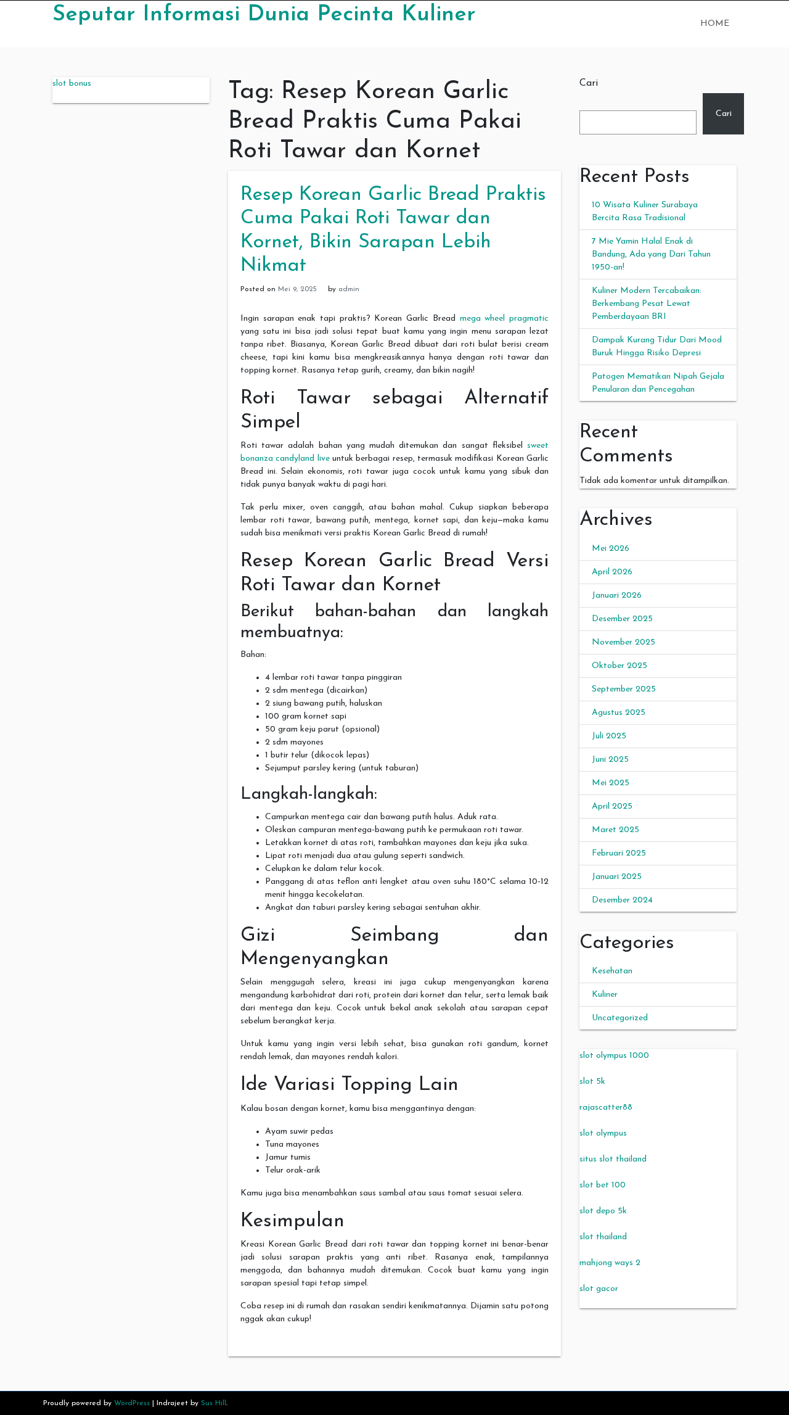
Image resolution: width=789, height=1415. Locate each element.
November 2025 (623, 642)
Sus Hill (213, 1403)
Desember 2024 (622, 900)
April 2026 (612, 572)
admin (348, 289)
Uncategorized (620, 1018)
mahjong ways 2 (609, 1263)
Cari (588, 83)
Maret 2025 (615, 830)
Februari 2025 (619, 853)
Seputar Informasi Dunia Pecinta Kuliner (263, 15)
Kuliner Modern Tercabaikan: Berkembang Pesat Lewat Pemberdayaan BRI (646, 303)
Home (714, 23)
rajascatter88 (605, 1107)
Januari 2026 (617, 595)
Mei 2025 (610, 783)
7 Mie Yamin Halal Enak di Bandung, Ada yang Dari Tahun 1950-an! (651, 254)
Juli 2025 (609, 736)
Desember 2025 (622, 619)
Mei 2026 (610, 548)
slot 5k (592, 1081)
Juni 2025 (610, 759)
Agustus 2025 (618, 712)
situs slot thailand (613, 1159)
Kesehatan (612, 971)
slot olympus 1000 (614, 1055)
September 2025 (624, 689)
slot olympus (603, 1133)
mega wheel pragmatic (504, 318)
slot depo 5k (603, 1211)
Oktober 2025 (619, 665)
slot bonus (71, 83)
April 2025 (612, 806)
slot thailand (603, 1237)
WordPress (132, 1403)
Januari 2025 (617, 876)
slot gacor (598, 1288)
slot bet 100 (602, 1185)
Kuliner (605, 994)
